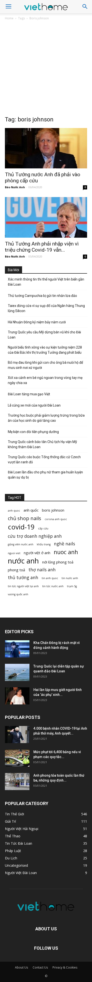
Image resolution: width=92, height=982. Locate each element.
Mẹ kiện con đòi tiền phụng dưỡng (33, 432)
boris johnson (53, 510)
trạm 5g (72, 586)
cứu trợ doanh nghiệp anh (35, 536)
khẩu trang (44, 544)
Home (9, 18)
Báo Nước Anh (15, 187)
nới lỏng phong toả (57, 562)
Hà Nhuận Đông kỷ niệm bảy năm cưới (37, 322)
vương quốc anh (18, 594)
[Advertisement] (46, 69)
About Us (21, 967)
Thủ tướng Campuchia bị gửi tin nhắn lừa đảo (42, 296)
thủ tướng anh (23, 577)
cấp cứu (43, 528)
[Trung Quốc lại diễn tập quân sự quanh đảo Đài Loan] (17, 672)
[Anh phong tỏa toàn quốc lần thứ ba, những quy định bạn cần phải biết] (17, 781)
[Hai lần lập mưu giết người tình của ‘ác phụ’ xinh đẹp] (17, 695)
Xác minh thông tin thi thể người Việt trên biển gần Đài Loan (46, 281)
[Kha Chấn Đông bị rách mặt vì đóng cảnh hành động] (17, 648)
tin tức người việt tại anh (23, 586)
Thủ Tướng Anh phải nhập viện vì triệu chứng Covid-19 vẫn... (42, 247)
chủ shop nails (24, 518)
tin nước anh (70, 578)
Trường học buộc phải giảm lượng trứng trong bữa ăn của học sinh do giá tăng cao (46, 417)
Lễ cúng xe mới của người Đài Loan (34, 405)
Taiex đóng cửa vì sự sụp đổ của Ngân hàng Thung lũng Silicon (46, 308)
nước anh (23, 560)
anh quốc (31, 510)
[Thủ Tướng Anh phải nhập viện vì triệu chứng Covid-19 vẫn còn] (46, 217)
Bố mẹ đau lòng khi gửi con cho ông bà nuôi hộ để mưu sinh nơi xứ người (45, 365)
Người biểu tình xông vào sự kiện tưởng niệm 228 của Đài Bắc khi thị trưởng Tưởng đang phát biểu (45, 349)
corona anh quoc (56, 519)
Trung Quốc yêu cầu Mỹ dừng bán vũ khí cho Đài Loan (44, 334)
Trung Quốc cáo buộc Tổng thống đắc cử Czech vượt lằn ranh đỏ (44, 459)
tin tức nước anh (53, 586)
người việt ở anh (37, 552)
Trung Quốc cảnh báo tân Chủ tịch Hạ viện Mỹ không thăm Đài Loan (42, 444)
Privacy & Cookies (65, 967)
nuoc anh (66, 552)
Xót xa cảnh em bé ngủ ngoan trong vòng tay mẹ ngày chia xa (45, 380)
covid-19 (21, 526)
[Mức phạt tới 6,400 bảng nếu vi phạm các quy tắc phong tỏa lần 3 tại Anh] (17, 758)
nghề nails (64, 543)
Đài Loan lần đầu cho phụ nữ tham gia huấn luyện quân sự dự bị (45, 474)
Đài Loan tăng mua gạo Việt (29, 394)
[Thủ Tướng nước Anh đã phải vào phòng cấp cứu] (46, 148)
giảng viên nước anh (20, 544)
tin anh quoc (50, 578)
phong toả (16, 569)
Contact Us (40, 967)
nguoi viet (14, 553)
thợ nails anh (42, 569)
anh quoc (14, 510)
